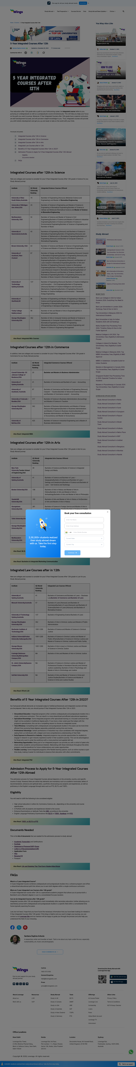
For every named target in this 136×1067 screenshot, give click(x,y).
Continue (71, 553)
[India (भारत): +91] (67, 532)
